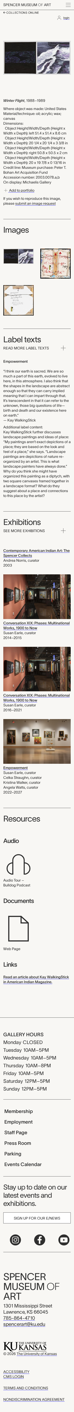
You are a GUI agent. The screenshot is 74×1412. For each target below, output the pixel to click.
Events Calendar (23, 1164)
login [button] (66, 17)
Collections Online (22, 12)
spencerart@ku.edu (24, 1324)
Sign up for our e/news (37, 1218)
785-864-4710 (19, 1318)
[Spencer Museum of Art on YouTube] (63, 1239)
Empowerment (15, 768)
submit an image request (35, 203)
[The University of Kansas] (24, 1346)
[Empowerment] (37, 741)
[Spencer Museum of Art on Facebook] (39, 1239)
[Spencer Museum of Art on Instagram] (15, 1239)
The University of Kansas (37, 1354)
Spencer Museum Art (27, 5)
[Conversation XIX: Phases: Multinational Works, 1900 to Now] (37, 596)
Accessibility (16, 1372)
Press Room (17, 1143)
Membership (18, 1111)
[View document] (18, 928)
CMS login (13, 1377)
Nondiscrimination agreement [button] (34, 1400)
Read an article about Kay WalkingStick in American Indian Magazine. (36, 979)
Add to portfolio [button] (21, 190)
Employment (18, 1122)
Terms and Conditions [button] (25, 1388)
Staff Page (15, 1132)
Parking (12, 1153)
